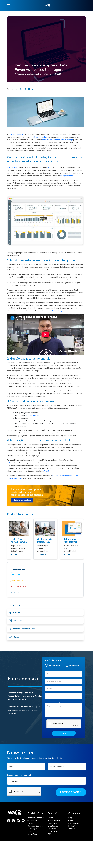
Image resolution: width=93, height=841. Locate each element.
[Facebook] (37, 89)
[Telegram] (29, 89)
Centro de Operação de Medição (35, 827)
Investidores (53, 826)
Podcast (71, 826)
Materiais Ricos (74, 823)
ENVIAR (62, 733)
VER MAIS (15, 554)
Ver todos (16, 592)
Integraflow (32, 834)
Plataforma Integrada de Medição (35, 819)
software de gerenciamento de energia (57, 140)
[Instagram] (8, 820)
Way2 (49, 167)
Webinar (71, 828)
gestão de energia (16, 134)
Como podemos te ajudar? (54, 702)
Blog (70, 818)
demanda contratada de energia (63, 270)
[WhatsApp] (25, 89)
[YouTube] (23, 820)
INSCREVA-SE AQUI (69, 792)
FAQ (49, 834)
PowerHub (13, 167)
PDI (29, 831)
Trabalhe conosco (55, 820)
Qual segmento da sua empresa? (19, 775)
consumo (16, 580)
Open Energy (53, 823)
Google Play (62, 311)
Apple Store (50, 311)
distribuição (17, 586)
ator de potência (32, 415)
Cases (70, 820)
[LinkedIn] (33, 89)
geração (16, 574)
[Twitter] (21, 89)
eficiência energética (39, 137)
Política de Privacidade (52, 830)
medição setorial (66, 176)
